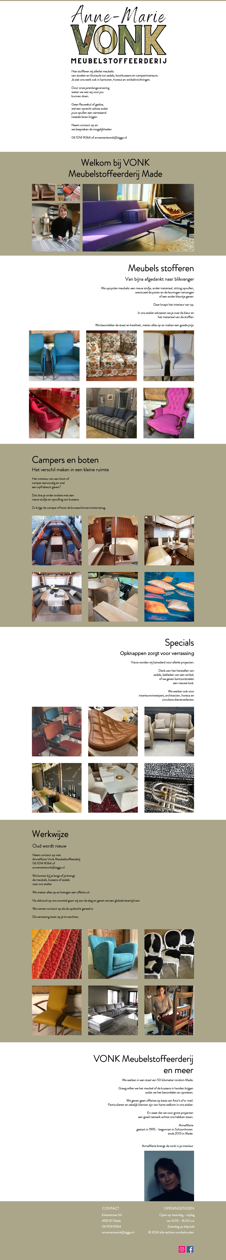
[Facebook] (190, 1249)
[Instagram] (182, 1249)
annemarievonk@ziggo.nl (111, 137)
